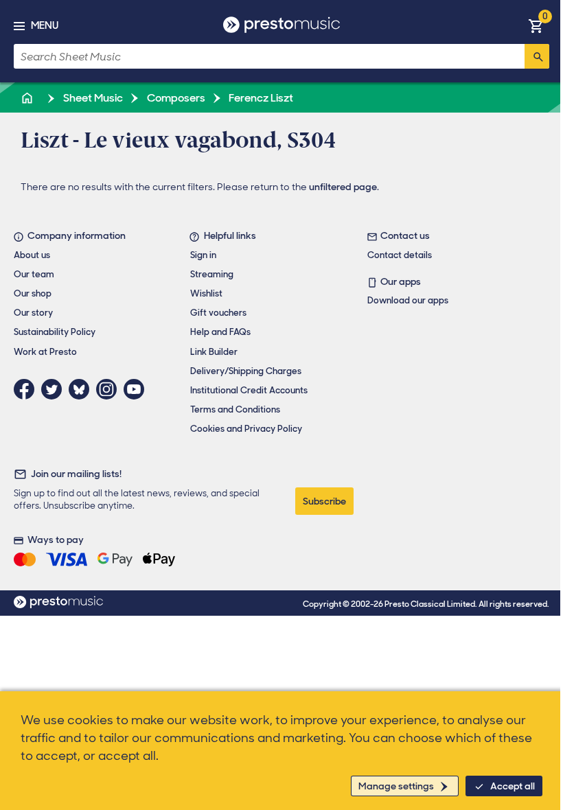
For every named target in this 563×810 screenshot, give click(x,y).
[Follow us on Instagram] (110, 389)
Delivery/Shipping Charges (245, 371)
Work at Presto (45, 352)
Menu (44, 25)
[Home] (28, 98)
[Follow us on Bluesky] (82, 389)
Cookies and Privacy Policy (246, 429)
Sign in (203, 255)
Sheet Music (92, 98)
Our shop (32, 293)
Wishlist (206, 293)
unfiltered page (343, 187)
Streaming (211, 274)
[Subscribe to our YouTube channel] (137, 389)
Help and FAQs (220, 332)
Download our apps (407, 300)
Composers (175, 98)
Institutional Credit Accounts (249, 390)
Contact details (399, 255)
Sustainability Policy (54, 332)
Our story (33, 313)
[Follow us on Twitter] (55, 389)
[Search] (537, 56)
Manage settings (396, 786)
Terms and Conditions (235, 409)
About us (32, 255)
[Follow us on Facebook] (27, 389)
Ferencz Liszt (260, 98)
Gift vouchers (218, 313)
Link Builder (214, 352)
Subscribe (324, 501)
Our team (34, 274)
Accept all (512, 786)
